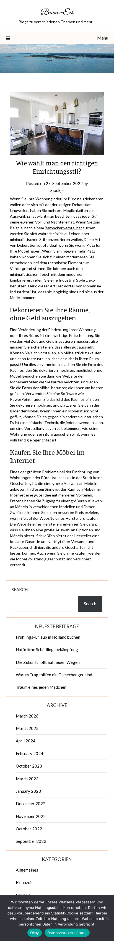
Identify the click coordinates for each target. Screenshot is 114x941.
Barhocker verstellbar (63, 227)
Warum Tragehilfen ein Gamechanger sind (54, 674)
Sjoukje (57, 190)
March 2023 (27, 778)
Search (20, 589)
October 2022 (29, 828)
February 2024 (29, 753)
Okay (34, 932)
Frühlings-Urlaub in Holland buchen (48, 637)
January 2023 (28, 791)
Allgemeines (27, 869)
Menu (102, 37)
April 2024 (25, 740)
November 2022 (31, 816)
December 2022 (30, 803)
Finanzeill (24, 882)
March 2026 (27, 715)
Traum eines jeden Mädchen (41, 687)
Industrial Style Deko (77, 280)
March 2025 (27, 728)
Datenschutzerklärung (67, 932)
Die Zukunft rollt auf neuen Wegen (48, 662)
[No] (107, 918)
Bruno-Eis (56, 12)
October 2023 (29, 765)
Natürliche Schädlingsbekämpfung (47, 649)
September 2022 (31, 841)
